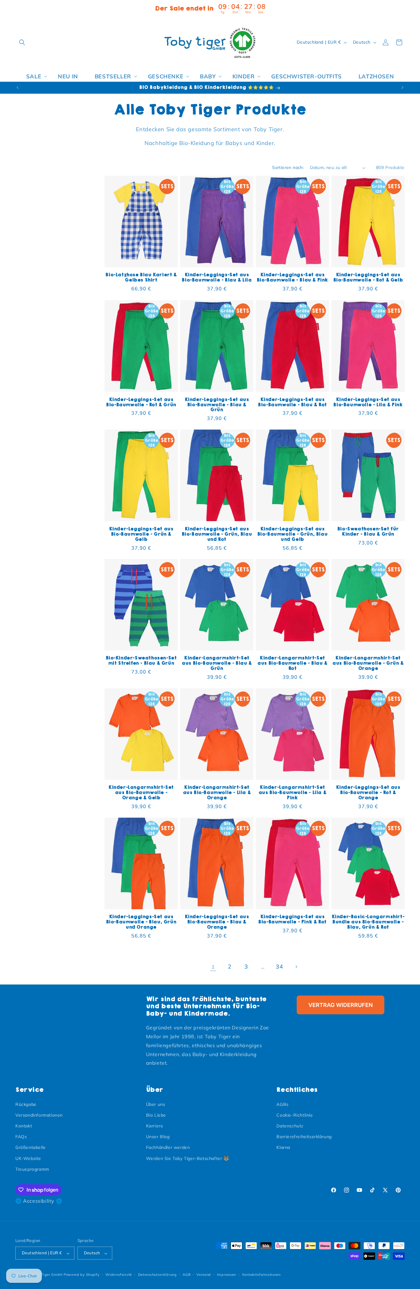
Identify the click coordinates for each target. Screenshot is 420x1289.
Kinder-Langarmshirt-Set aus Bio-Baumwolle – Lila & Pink (293, 793)
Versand (203, 1274)
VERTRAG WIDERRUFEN (340, 1005)
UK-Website (28, 1158)
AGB (186, 1274)
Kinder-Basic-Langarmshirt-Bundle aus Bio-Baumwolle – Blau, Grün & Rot (368, 922)
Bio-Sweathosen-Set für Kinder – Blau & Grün (368, 531)
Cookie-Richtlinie (294, 1115)
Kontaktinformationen (261, 1274)
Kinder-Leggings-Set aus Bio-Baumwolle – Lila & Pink (367, 402)
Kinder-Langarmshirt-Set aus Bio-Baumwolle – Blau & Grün (217, 663)
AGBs (282, 1104)
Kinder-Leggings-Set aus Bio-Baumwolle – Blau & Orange (217, 922)
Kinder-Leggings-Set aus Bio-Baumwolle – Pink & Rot (292, 919)
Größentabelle (30, 1147)
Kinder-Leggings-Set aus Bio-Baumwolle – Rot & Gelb (368, 278)
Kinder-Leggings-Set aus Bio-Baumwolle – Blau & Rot (292, 402)
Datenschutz (289, 1125)
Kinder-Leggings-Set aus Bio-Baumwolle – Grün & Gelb (141, 534)
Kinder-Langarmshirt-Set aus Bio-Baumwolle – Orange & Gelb (141, 793)
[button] (22, 42)
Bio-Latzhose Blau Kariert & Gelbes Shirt (140, 278)
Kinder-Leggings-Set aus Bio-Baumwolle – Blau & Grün (217, 404)
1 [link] (213, 967)
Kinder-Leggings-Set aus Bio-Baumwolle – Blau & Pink (292, 278)
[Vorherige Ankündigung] (17, 87)
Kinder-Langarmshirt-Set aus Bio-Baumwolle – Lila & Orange (217, 793)
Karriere (154, 1125)
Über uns (155, 1104)
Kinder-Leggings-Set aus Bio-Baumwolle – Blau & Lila (217, 278)
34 (279, 966)
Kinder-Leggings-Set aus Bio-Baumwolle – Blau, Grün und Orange (141, 922)
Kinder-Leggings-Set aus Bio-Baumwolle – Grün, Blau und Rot (217, 534)
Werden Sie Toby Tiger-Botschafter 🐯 (187, 1158)
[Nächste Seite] (296, 966)
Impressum (226, 1274)
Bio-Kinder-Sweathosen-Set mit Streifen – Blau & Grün (141, 660)
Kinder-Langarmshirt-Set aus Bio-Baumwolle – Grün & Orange (368, 663)
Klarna (283, 1147)
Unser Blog (158, 1136)
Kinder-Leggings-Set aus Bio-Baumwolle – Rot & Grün (141, 402)
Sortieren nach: (288, 167)
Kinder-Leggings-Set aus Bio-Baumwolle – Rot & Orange (368, 793)
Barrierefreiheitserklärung (304, 1136)
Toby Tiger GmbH (47, 1275)
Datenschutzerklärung (157, 1274)
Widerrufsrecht (118, 1274)
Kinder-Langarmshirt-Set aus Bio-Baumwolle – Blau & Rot (292, 663)
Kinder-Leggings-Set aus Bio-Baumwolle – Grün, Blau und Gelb (292, 534)
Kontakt (23, 1125)
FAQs (21, 1136)
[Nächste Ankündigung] (402, 87)
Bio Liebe (156, 1115)
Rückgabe (26, 1104)
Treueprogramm (32, 1169)
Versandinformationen (39, 1115)
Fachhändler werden (168, 1147)
